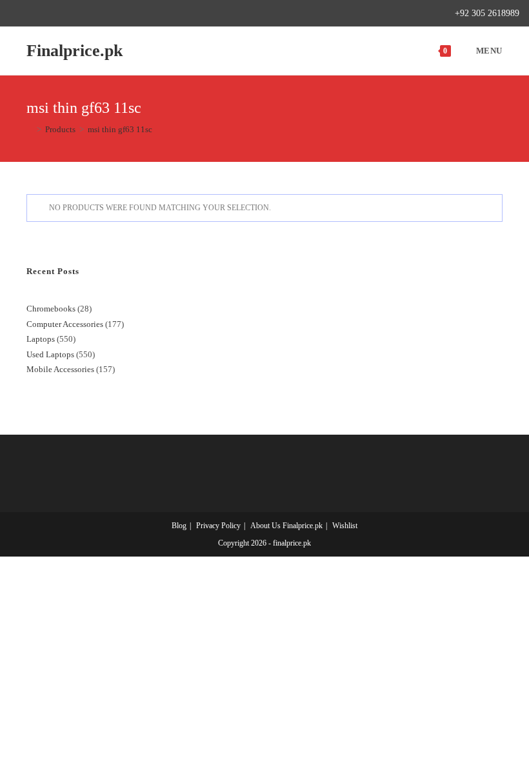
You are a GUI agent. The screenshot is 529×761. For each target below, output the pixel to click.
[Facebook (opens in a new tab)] (28, 13)
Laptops (40, 339)
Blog (179, 525)
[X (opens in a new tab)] (15, 13)
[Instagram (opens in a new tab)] (57, 13)
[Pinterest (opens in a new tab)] (42, 13)
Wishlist (344, 525)
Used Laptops (50, 354)
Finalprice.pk (74, 50)
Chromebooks (50, 308)
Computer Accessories (64, 324)
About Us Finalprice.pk (286, 525)
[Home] (29, 129)
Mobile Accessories (60, 369)
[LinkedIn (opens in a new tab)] (72, 13)
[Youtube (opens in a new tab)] (87, 13)
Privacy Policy (218, 525)
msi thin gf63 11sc (120, 129)
